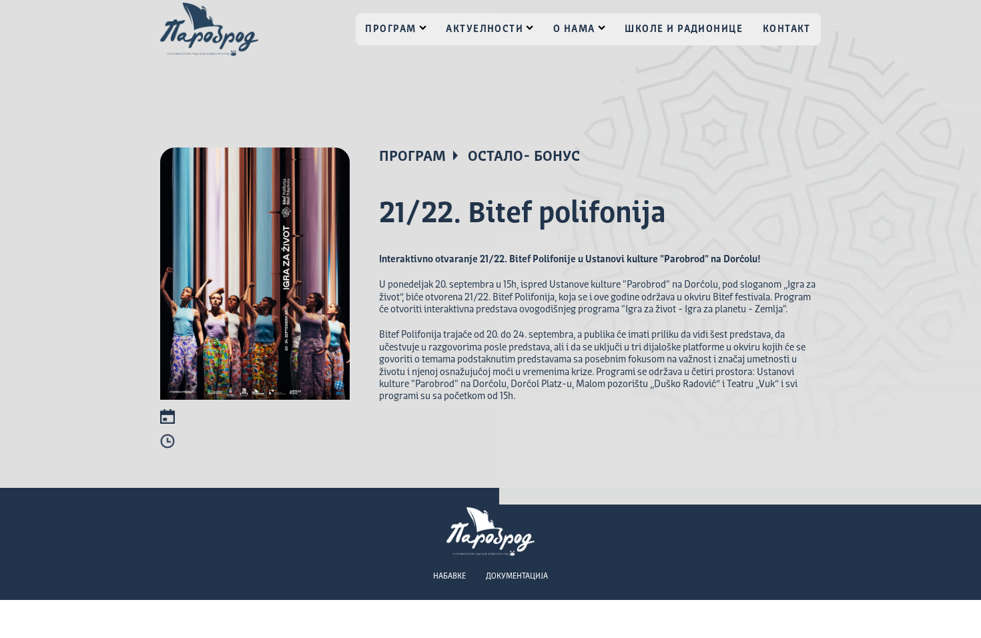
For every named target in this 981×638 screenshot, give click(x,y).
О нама (574, 29)
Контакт (787, 29)
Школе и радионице (684, 29)
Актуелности (484, 29)
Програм (390, 29)
